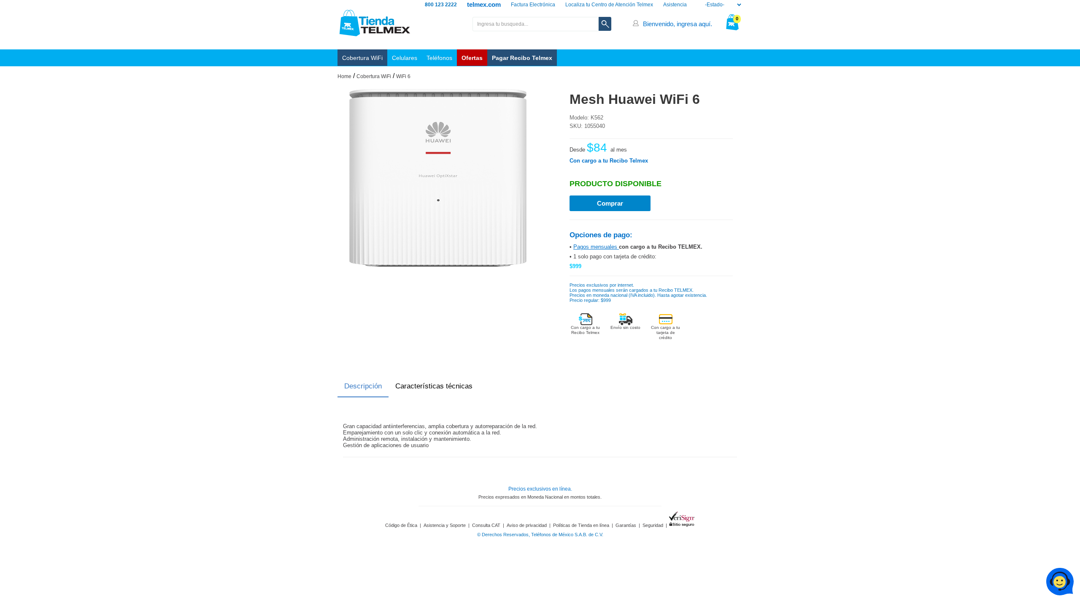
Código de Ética (401, 525)
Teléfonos (439, 57)
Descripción (363, 386)
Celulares (404, 57)
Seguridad (653, 525)
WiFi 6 (403, 76)
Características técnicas (433, 386)
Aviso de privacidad (527, 525)
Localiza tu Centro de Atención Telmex (609, 5)
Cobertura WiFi (362, 57)
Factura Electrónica (533, 5)
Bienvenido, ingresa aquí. (677, 23)
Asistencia (675, 5)
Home (344, 76)
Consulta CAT (486, 525)
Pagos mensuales (596, 247)
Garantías (626, 525)
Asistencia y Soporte (445, 525)
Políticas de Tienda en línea (581, 525)
